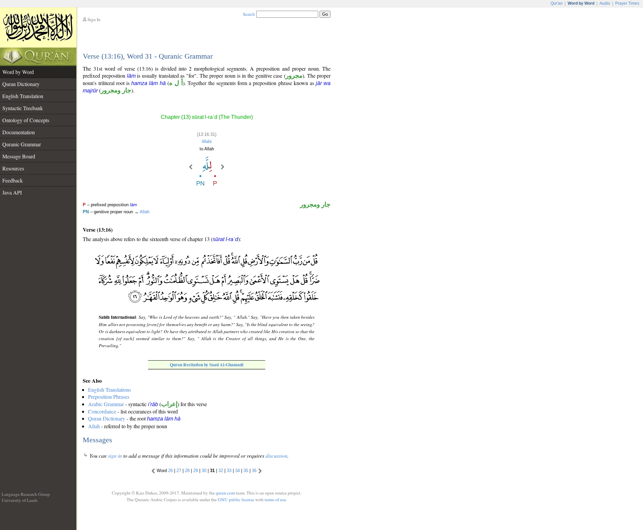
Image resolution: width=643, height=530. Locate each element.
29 (195, 470)
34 (237, 470)
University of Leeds (20, 500)
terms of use (275, 500)
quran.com (225, 493)
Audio (604, 3)
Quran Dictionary (21, 83)
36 (254, 470)
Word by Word (18, 71)
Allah (144, 211)
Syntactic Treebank (22, 107)
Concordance (102, 411)
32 (220, 470)
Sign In (93, 19)
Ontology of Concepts (25, 120)
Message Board (18, 156)
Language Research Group (26, 494)
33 (229, 470)
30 (204, 470)
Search (249, 14)
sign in (115, 455)
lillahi (207, 141)
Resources (13, 168)
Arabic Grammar (106, 403)
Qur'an (557, 3)
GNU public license (236, 500)
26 (170, 470)
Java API (12, 192)
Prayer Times (627, 3)
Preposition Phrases (108, 396)
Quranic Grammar (21, 144)
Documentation (18, 132)
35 (245, 470)
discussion (276, 455)
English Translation (22, 95)
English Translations (109, 389)
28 (187, 470)
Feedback (12, 180)
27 (178, 470)
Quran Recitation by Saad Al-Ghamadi (206, 364)
